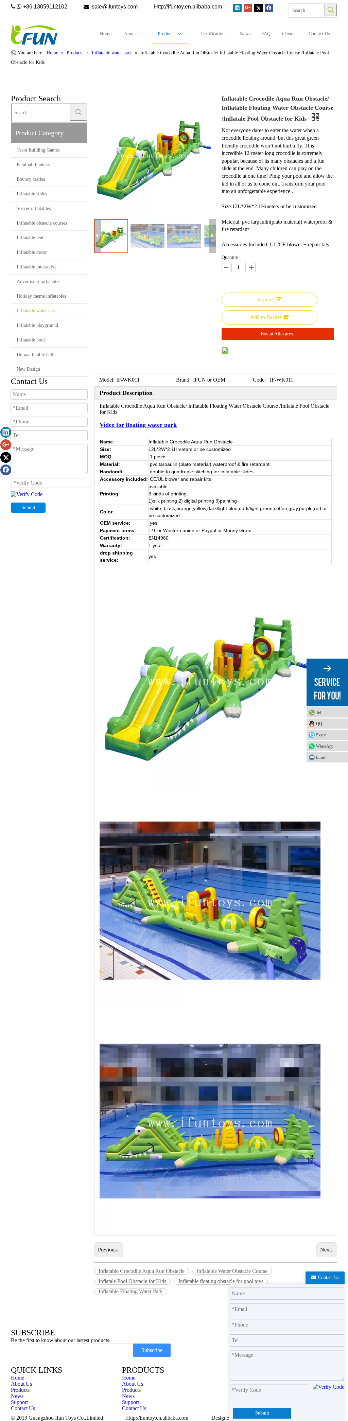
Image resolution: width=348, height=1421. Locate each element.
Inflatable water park (37, 310)
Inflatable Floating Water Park (131, 1291)
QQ (319, 723)
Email (320, 757)
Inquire (265, 299)
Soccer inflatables (34, 208)
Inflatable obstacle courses (42, 223)
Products (20, 1390)
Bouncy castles (31, 179)
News (17, 1396)
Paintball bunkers (33, 164)
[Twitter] (258, 8)
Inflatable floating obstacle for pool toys (220, 1281)
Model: (107, 380)
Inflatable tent (30, 237)
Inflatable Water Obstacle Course (232, 1271)
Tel (318, 712)
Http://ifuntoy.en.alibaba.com (157, 1418)
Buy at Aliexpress (277, 333)
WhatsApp (324, 746)
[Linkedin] (237, 8)
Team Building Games (38, 150)
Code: (259, 380)
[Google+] (248, 8)
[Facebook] (269, 8)
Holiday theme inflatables (41, 296)
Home (17, 1378)
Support (19, 1402)
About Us (21, 1384)
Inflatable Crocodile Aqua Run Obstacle (142, 1271)
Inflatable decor (32, 252)
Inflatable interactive (36, 266)
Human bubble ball (35, 354)
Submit (28, 507)
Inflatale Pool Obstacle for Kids (132, 1281)
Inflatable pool (31, 340)
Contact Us (23, 1408)
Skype (321, 735)
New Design (28, 369)
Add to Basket (265, 317)
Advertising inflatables (38, 281)
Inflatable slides (32, 193)
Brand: (183, 380)
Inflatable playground (37, 325)
